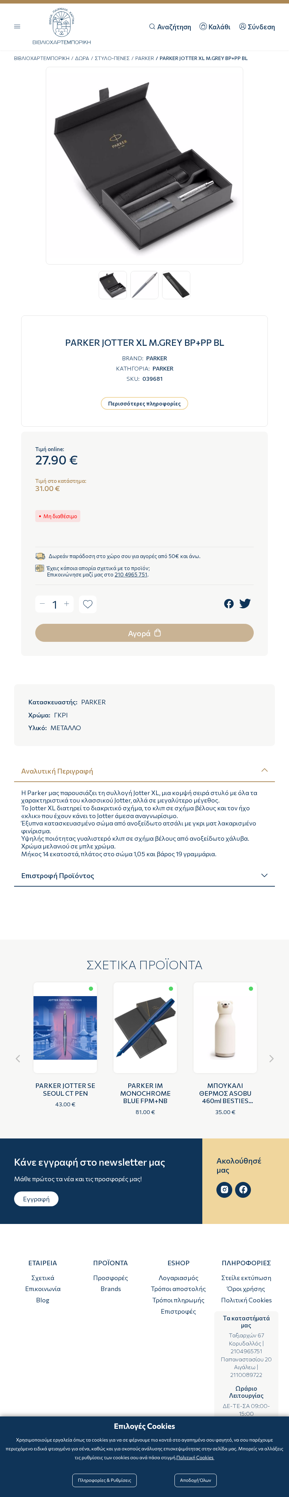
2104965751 (246, 1351)
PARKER (144, 58)
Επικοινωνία (43, 1288)
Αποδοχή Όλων (195, 1480)
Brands (110, 1288)
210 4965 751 (131, 574)
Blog (42, 1300)
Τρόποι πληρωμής (178, 1300)
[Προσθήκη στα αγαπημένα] (88, 604)
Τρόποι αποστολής (178, 1288)
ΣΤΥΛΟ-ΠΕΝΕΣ (112, 58)
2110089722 (246, 1374)
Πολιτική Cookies (246, 1300)
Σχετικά (42, 1278)
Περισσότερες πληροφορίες (144, 403)
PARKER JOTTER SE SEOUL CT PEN (65, 1089)
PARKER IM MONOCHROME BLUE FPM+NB (145, 1093)
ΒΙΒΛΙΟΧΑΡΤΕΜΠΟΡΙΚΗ (41, 58)
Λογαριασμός (178, 1278)
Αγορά (140, 633)
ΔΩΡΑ (82, 58)
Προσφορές (110, 1278)
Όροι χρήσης (246, 1288)
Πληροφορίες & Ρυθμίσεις (104, 1480)
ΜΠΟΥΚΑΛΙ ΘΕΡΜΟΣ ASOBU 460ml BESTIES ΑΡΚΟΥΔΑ (225, 1097)
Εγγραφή (36, 1199)
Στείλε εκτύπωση (246, 1278)
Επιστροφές (178, 1311)
